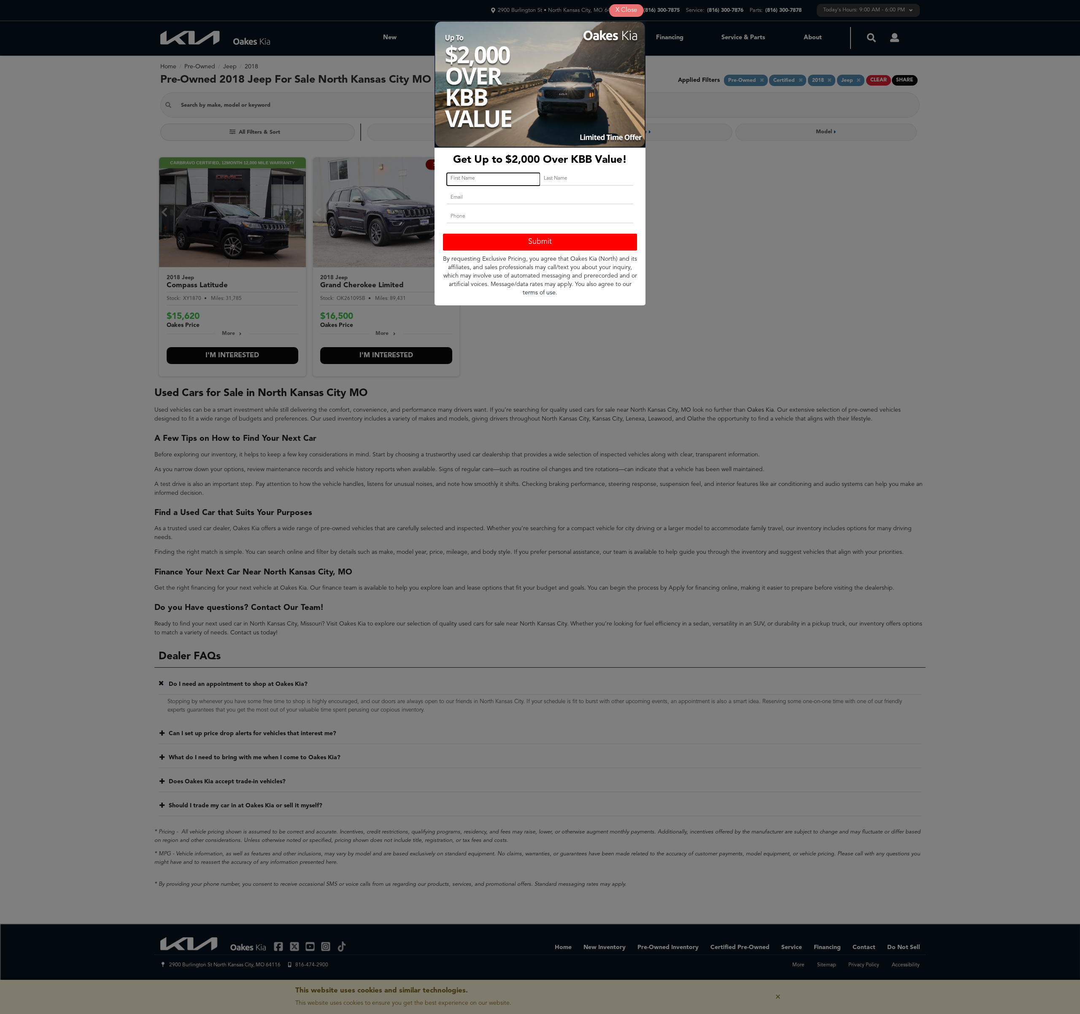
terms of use (539, 293)
